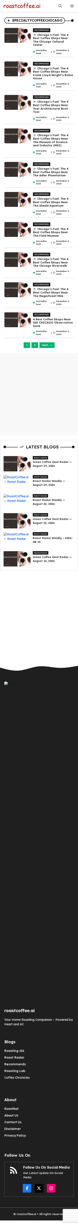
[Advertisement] (39, 394)
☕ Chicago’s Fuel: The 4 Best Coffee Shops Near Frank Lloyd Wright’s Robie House (53, 73)
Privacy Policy (15, 1135)
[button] (60, 6)
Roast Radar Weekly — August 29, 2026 (49, 482)
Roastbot (11, 1109)
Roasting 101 (14, 1051)
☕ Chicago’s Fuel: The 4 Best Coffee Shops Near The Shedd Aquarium (50, 202)
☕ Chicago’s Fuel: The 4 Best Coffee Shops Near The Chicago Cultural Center (50, 40)
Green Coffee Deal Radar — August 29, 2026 (52, 463)
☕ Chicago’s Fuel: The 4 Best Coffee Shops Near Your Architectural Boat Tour (50, 106)
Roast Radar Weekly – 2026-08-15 (53, 540)
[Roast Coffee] (21, 6)
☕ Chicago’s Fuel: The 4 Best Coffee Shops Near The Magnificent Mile (50, 292)
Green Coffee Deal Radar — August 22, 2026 (52, 521)
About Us (11, 1115)
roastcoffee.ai (26, 1214)
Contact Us (12, 1122)
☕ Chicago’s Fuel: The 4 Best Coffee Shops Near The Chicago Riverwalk (50, 262)
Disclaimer (12, 1129)
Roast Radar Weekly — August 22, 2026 (49, 502)
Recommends (41, 30)
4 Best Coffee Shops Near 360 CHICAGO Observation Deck (53, 322)
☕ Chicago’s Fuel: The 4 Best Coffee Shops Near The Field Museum (50, 232)
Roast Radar (40, 458)
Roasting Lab (14, 1071)
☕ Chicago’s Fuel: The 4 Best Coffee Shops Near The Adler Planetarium (50, 172)
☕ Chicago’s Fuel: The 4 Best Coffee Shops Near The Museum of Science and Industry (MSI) (50, 140)
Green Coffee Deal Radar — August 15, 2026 (52, 559)
